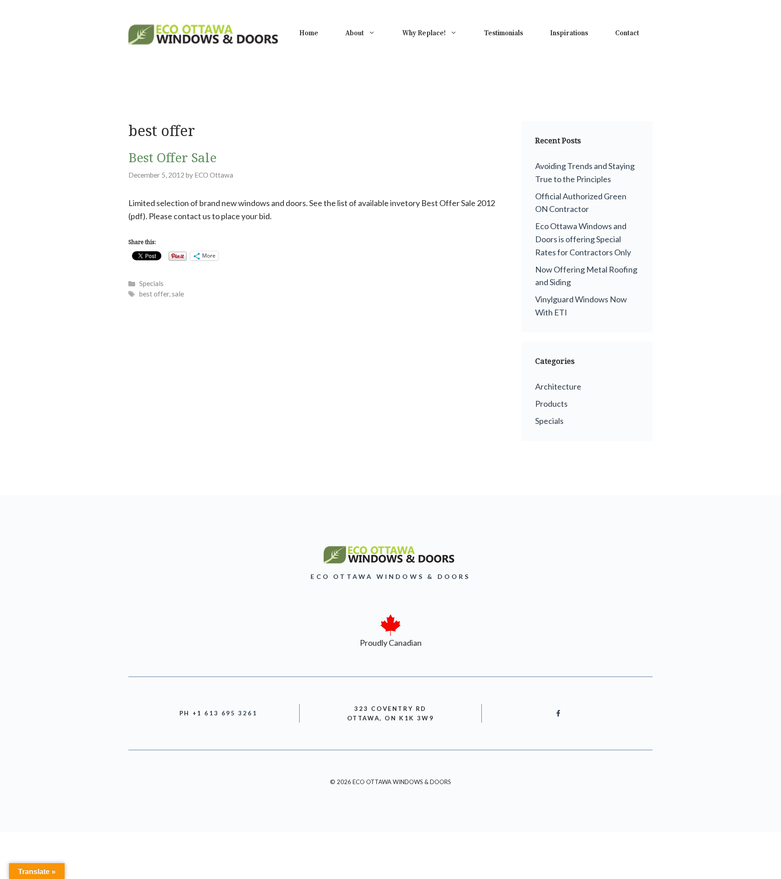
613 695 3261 (230, 713)
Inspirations (569, 33)
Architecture (558, 386)
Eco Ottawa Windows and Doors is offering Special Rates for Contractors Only (583, 239)
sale (178, 294)
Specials (151, 283)
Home (308, 33)
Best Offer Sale (172, 157)
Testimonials (503, 33)
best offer (154, 294)
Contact (627, 33)
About (354, 33)
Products (551, 404)
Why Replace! (424, 33)
